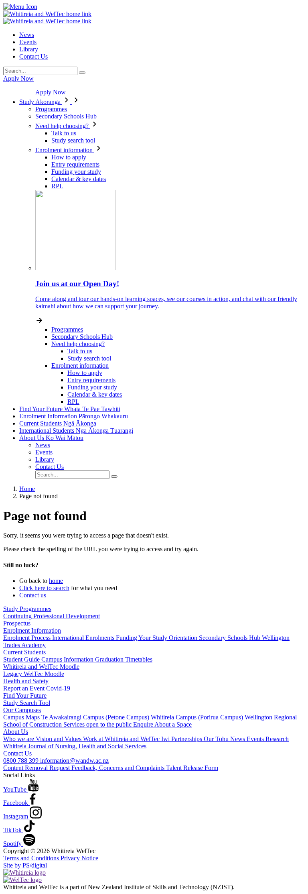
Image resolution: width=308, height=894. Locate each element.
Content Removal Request (37, 767)
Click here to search (44, 587)
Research (277, 738)
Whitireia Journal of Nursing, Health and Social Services (74, 746)
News (26, 34)
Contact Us (33, 56)
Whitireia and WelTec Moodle (41, 666)
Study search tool (73, 140)
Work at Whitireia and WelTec (122, 738)
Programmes (51, 109)
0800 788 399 (21, 760)
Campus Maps (22, 717)
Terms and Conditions (32, 858)
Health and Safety (26, 681)
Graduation (110, 659)
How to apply (68, 157)
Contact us (32, 595)
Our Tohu (217, 738)
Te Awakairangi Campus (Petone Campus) (96, 717)
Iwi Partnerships (182, 738)
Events (27, 42)
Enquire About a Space (162, 724)
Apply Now (18, 78)
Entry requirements (75, 164)
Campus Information (68, 659)
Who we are (19, 738)
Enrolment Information (73, 416)
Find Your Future (69, 408)
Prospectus (16, 623)
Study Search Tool (26, 702)
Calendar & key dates (78, 178)
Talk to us (63, 133)
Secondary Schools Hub (66, 116)
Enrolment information (64, 150)
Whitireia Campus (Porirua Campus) (198, 717)
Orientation (184, 637)
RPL (57, 186)
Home (27, 488)
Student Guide (22, 659)
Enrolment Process (27, 637)
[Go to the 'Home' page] (47, 13)
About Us (51, 437)
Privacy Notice (79, 858)
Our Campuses (22, 710)
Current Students (57, 423)
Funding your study (76, 171)
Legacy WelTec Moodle (33, 673)
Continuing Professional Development (51, 616)
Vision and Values (59, 738)
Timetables (138, 659)
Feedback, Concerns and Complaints (118, 767)
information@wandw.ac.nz (74, 760)
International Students (76, 430)
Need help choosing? (62, 125)
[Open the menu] (154, 6)
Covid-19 (58, 688)
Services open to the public (98, 724)
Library (28, 49)
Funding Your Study (142, 637)
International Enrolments (84, 637)
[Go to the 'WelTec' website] (22, 879)
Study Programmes (27, 608)
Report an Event (24, 688)
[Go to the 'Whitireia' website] (24, 872)
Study (40, 101)
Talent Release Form (192, 767)
